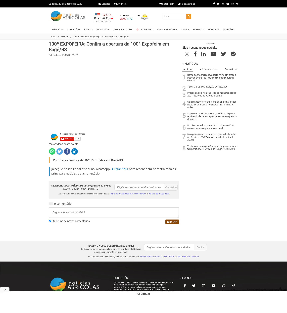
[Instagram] (222, 3)
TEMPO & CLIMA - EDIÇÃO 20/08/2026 (207, 86)
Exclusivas (231, 69)
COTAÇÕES (73, 29)
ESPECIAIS (213, 29)
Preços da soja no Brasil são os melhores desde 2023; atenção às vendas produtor (211, 94)
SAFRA (185, 29)
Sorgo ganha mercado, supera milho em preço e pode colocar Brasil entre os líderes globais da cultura (211, 78)
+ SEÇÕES (229, 29)
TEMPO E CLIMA (123, 29)
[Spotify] (233, 54)
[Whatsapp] (232, 3)
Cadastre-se (188, 3)
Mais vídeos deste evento (63, 144)
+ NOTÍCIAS (190, 63)
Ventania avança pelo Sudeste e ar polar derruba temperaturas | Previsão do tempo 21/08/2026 (212, 147)
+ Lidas (188, 69)
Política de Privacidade (158, 194)
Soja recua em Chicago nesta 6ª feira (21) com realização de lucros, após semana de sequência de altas (212, 116)
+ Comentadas (208, 69)
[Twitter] (217, 3)
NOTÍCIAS (58, 29)
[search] (188, 16)
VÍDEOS (88, 29)
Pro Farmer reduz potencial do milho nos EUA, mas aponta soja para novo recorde (210, 127)
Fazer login (168, 3)
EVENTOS (198, 29)
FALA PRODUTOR (167, 29)
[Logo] (68, 16)
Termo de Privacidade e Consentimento (127, 194)
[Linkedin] (74, 151)
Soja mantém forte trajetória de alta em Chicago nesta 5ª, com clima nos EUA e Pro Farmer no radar (212, 104)
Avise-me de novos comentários (71, 221)
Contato (105, 3)
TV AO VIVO (147, 29)
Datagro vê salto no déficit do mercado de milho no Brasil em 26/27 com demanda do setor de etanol (211, 137)
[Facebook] (213, 3)
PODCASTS (103, 29)
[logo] (78, 284)
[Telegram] (236, 3)
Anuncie (122, 3)
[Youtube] (227, 3)
